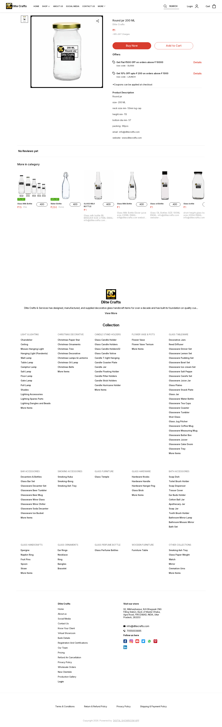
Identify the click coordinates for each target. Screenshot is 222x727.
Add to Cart (174, 45)
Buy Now (132, 45)
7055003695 (134, 630)
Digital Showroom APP (126, 720)
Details (197, 62)
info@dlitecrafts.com (138, 626)
